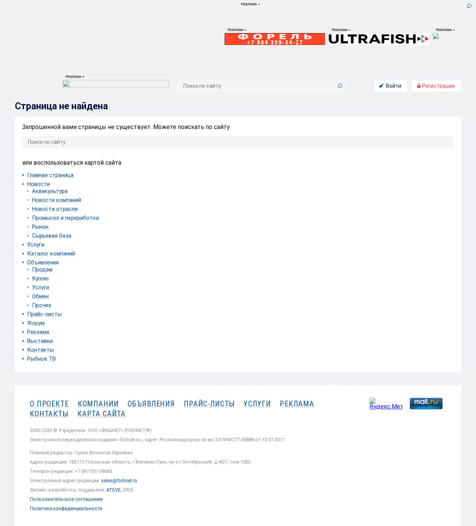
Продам (42, 269)
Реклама (38, 332)
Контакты (40, 349)
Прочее (41, 305)
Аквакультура (50, 191)
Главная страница (50, 175)
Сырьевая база (51, 235)
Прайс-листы (44, 314)
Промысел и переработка (65, 217)
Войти (393, 86)
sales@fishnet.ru (119, 480)
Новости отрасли (55, 209)
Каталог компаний (51, 253)
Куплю (40, 278)
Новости (38, 184)
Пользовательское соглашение (66, 499)
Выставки (40, 341)
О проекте (49, 404)
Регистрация (438, 86)
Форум (36, 323)
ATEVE (113, 490)
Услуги (35, 244)
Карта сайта (101, 414)
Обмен (40, 296)
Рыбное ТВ (41, 358)
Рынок (40, 226)
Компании (98, 404)
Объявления (43, 262)
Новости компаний (56, 200)
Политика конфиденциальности (66, 508)
